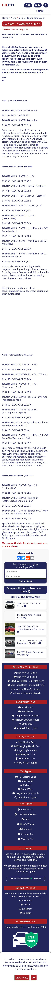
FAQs (27, 819)
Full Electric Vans (27, 776)
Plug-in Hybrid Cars (26, 750)
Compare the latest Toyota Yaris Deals (26, 589)
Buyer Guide (26, 809)
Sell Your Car (27, 834)
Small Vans (27, 780)
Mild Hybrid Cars (26, 754)
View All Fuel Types (26, 762)
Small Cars (27, 707)
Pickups (27, 784)
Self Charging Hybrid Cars (26, 746)
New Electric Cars (26, 742)
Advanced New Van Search (27, 693)
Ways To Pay (26, 838)
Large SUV (26, 723)
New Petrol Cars (26, 758)
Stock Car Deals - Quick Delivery (27, 680)
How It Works (26, 824)
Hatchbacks (27, 711)
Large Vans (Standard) (26, 793)
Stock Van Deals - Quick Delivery (27, 684)
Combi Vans (26, 789)
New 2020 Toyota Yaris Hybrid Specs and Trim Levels (30, 627)
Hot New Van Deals (27, 676)
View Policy (22, 977)
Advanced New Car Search (26, 689)
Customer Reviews (26, 814)
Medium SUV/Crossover (26, 719)
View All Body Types (26, 727)
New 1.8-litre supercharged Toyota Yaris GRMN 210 (29, 642)
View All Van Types (27, 797)
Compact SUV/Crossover (26, 715)
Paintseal (27, 829)
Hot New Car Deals (27, 672)
